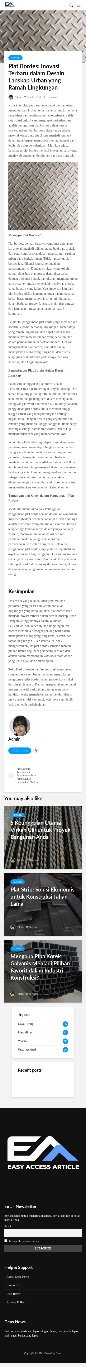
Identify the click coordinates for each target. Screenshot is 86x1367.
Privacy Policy (15, 1302)
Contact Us (13, 1285)
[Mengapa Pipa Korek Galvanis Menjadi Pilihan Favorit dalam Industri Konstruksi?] (43, 971)
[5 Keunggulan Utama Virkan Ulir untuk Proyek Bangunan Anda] (43, 837)
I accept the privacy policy (24, 1241)
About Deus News (17, 1276)
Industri (15, 58)
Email (7, 1226)
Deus (58, 1353)
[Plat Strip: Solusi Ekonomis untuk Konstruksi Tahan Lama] (43, 904)
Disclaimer (13, 1293)
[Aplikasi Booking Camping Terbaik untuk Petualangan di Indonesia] (26, 1083)
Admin (18, 97)
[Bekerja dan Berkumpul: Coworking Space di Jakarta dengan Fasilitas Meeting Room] (26, 1104)
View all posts (19, 751)
